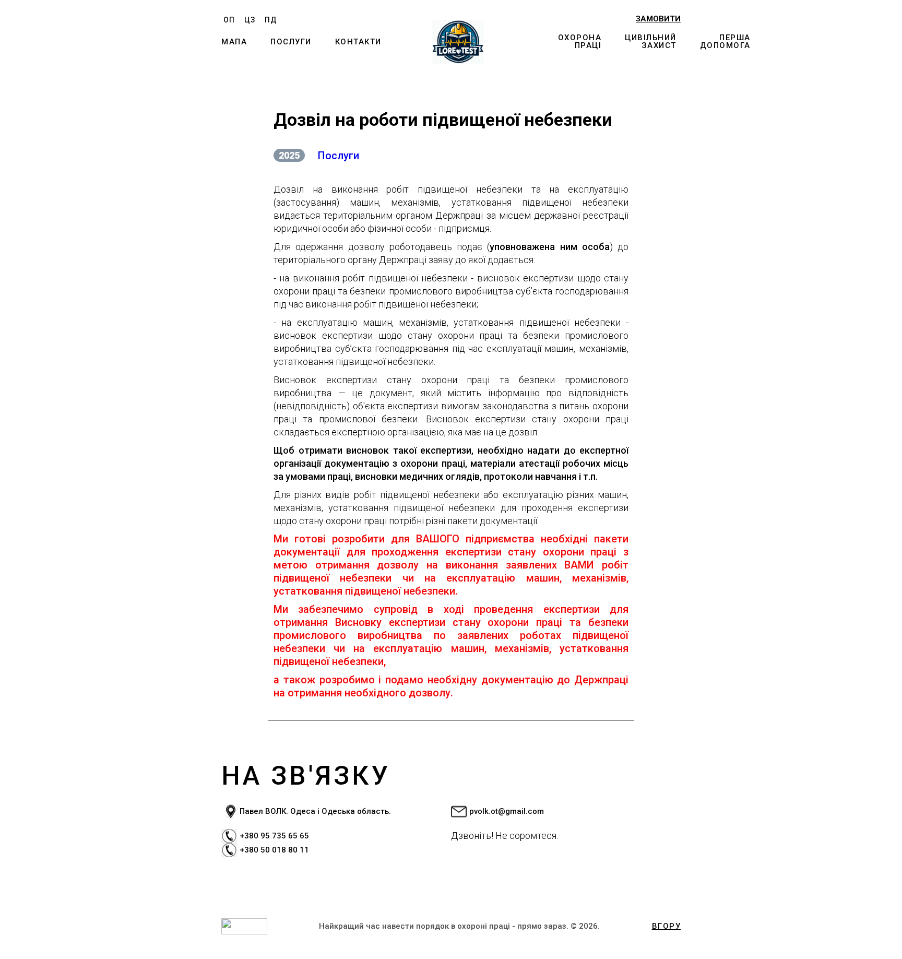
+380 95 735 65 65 (274, 835)
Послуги (291, 41)
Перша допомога (725, 41)
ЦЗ (249, 20)
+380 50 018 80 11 (274, 850)
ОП (229, 20)
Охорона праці (580, 41)
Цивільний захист (650, 41)
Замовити (658, 19)
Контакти (358, 41)
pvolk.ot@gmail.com (506, 811)
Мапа (234, 41)
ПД (271, 20)
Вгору (666, 926)
